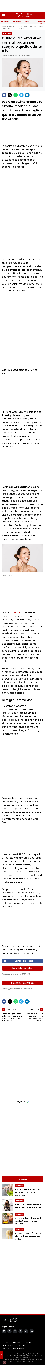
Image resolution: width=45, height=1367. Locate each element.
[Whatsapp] (15, 95)
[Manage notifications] (4, 1362)
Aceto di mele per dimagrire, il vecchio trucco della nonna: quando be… (28, 1221)
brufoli (17, 612)
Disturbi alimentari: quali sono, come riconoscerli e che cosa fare (35, 1017)
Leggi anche (22, 1179)
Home (4, 27)
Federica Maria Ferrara (11, 55)
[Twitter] (10, 95)
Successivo (34, 1009)
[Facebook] (4, 95)
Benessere (11, 27)
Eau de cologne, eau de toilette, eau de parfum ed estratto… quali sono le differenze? (12, 1017)
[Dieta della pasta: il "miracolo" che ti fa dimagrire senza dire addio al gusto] (7, 1233)
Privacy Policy (7, 1345)
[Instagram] (15, 1331)
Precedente (11, 1009)
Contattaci (16, 1342)
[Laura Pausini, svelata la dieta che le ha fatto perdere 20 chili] (7, 1205)
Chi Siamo (6, 1342)
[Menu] (3, 15)
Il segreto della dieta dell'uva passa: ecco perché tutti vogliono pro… (27, 1192)
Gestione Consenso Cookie (13, 1348)
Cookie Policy (20, 1345)
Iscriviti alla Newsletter (22, 968)
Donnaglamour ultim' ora (22, 983)
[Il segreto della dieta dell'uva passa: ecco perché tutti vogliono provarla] (7, 1190)
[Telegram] (21, 95)
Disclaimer (27, 1342)
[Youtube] (32, 1331)
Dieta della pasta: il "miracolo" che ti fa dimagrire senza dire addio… (28, 1236)
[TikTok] (26, 1331)
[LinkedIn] (27, 95)
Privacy (1, 1355)
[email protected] (7, 1355)
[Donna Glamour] (24, 15)
